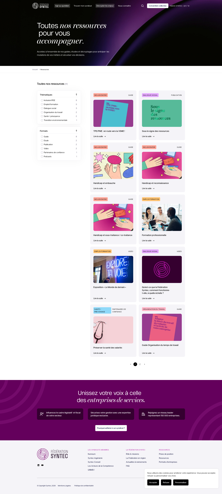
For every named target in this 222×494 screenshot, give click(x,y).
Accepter (153, 482)
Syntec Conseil (94, 462)
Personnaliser (181, 482)
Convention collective (157, 6)
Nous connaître (124, 6)
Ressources (164, 458)
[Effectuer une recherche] (142, 5)
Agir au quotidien (62, 6)
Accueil (35, 69)
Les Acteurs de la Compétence (101, 466)
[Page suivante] (144, 364)
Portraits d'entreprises (168, 462)
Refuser (166, 482)
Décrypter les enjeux (105, 6)
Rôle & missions (132, 454)
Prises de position (166, 454)
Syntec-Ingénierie (95, 458)
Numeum (92, 454)
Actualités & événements (136, 462)
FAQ (128, 466)
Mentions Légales (64, 486)
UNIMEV (91, 470)
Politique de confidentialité (84, 486)
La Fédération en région (136, 458)
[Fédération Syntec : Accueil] (40, 5)
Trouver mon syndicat (83, 6)
